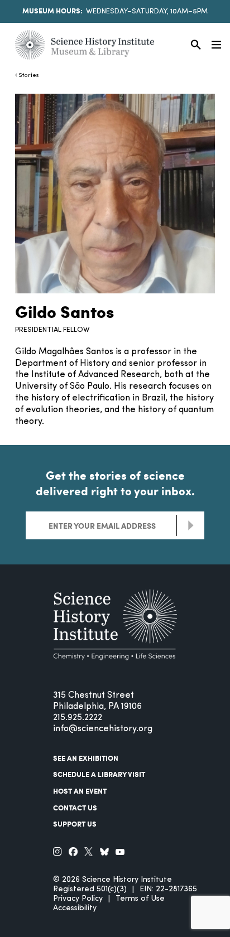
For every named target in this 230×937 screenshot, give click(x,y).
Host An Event (80, 790)
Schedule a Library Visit (99, 774)
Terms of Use (140, 899)
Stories (28, 76)
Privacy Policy (78, 899)
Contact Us (75, 807)
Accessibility (75, 908)
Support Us (75, 823)
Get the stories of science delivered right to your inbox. (115, 483)
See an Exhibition (85, 758)
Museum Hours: (52, 11)
